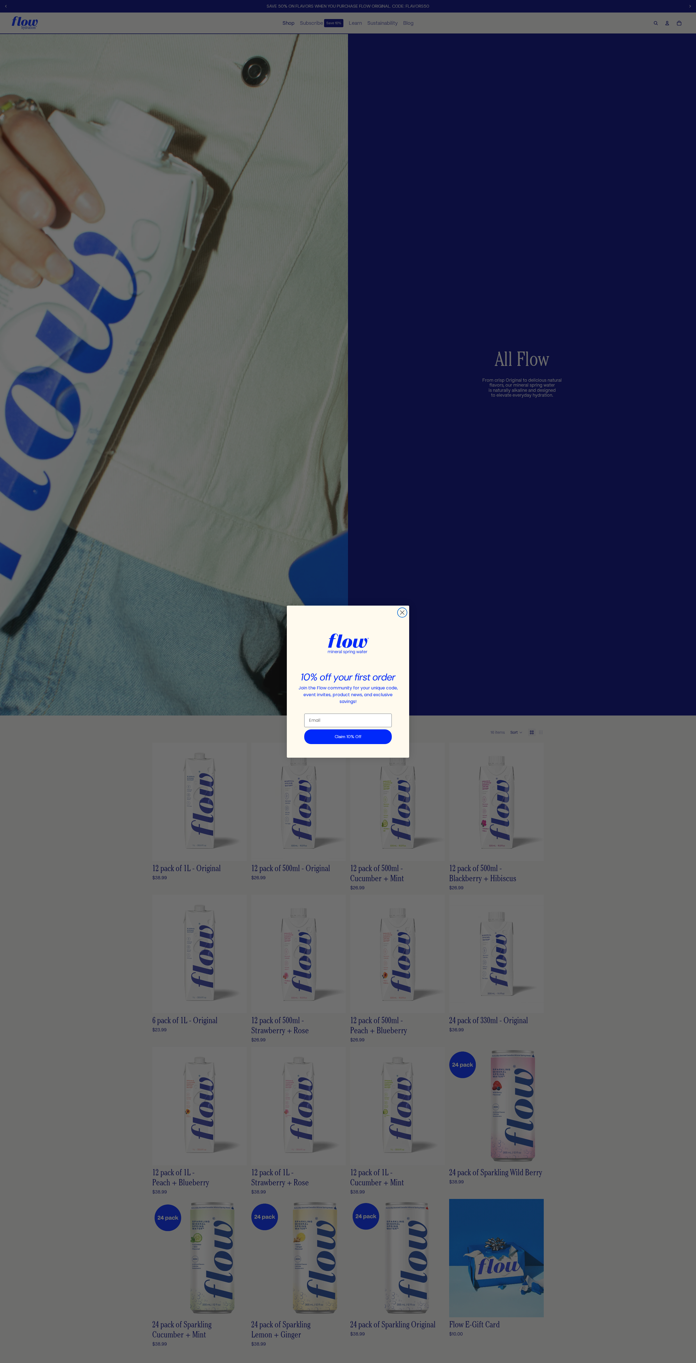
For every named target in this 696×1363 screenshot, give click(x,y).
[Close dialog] (402, 612)
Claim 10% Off (348, 736)
